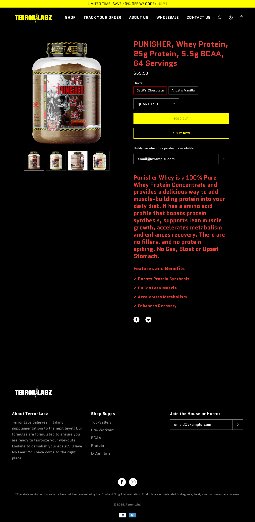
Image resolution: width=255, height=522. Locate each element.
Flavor (137, 83)
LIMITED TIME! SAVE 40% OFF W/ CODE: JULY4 (127, 3)
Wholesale (167, 17)
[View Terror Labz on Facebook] (122, 482)
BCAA (96, 437)
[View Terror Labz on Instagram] (133, 482)
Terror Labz (133, 504)
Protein (97, 445)
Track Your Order (102, 17)
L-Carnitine (101, 453)
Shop (70, 17)
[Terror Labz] (33, 17)
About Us (138, 17)
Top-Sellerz (101, 422)
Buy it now (181, 133)
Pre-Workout (102, 430)
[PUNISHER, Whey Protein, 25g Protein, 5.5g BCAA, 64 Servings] (34, 161)
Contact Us (198, 17)
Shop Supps (103, 413)
